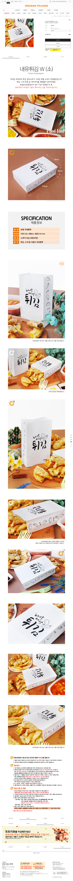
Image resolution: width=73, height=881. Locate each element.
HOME (52, 16)
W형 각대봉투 (59, 16)
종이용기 (45, 13)
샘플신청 (33, 10)
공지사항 (53, 1)
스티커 (57, 13)
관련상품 (27, 56)
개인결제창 (40, 10)
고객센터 (48, 10)
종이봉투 (13, 13)
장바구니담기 (58, 43)
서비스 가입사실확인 (54, 873)
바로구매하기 (58, 40)
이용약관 (60, 877)
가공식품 (67, 13)
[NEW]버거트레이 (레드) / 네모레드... (60, 1)
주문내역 (12, 1)
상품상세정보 (11, 56)
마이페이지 (16, 1)
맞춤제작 (25, 10)
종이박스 (40, 13)
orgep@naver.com (39, 872)
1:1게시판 (62, 56)
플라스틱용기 (51, 13)
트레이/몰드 (34, 13)
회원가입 (8, 1)
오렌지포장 (17, 10)
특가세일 (56, 10)
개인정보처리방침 (56, 877)
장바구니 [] (21, 1)
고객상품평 (45, 56)
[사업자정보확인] (45, 873)
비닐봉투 (24, 13)
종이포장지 (19, 13)
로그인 (5, 1)
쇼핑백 (29, 13)
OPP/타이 (62, 13)
